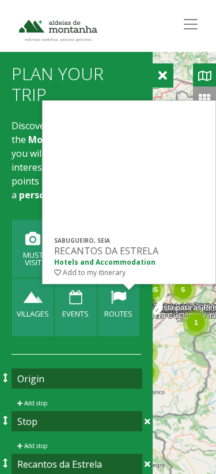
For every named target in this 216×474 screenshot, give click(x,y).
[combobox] (77, 378)
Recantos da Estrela (106, 251)
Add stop (34, 403)
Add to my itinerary (93, 272)
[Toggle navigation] (191, 24)
